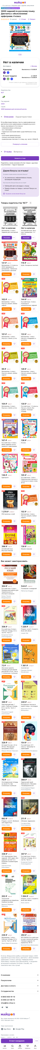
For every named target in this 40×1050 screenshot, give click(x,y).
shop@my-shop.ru (8, 1003)
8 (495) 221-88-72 (8, 1000)
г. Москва (33, 66)
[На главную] (20, 4)
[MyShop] (8, 1015)
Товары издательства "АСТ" (14, 203)
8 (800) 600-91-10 (8, 997)
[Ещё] (36, 1041)
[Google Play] (18, 1029)
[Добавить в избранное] (14, 274)
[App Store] (6, 1029)
